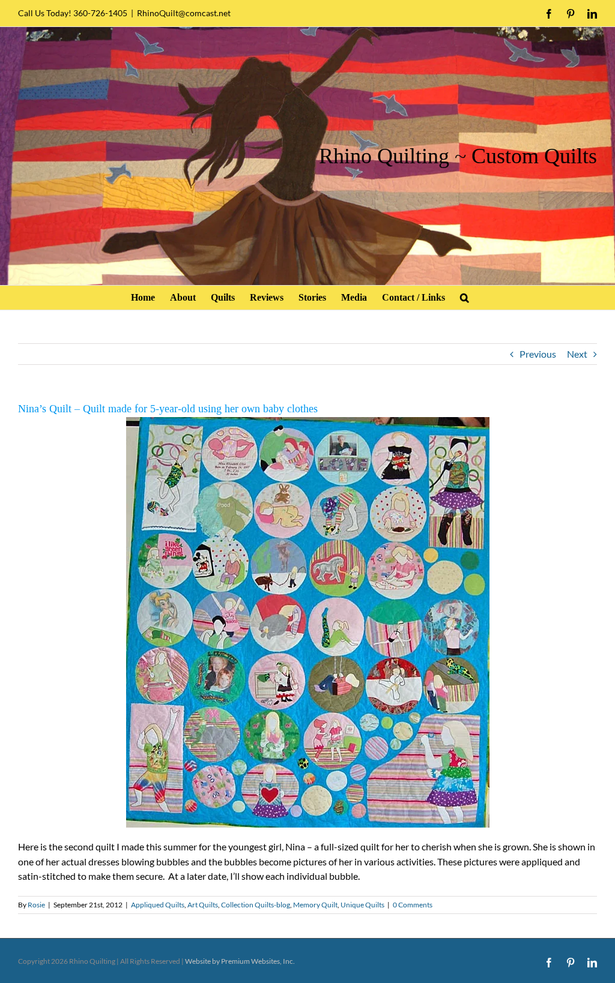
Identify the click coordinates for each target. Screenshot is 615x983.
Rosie (36, 904)
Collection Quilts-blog (255, 904)
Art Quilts (202, 904)
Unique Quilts (362, 904)
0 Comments (412, 904)
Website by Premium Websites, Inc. (240, 961)
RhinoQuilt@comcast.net (184, 13)
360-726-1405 (100, 13)
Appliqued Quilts (157, 904)
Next (577, 353)
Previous (538, 353)
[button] (464, 298)
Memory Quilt (315, 904)
